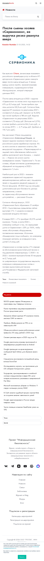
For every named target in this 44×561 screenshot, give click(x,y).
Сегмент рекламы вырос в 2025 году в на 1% (20, 337)
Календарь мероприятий (22, 516)
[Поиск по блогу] (38, 17)
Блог (22, 503)
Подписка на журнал (22, 524)
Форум (22, 499)
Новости (22, 483)
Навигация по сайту (22, 474)
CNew (15, 73)
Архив (6, 423)
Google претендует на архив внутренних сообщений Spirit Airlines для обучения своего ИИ (20, 352)
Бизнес (33, 279)
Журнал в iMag (22, 495)
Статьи (22, 487)
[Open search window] (36, 3)
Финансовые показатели (18, 279)
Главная (22, 479)
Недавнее (7, 295)
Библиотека (22, 491)
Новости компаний (9, 283)
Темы (5, 418)
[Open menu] (40, 3)
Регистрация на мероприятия (22, 520)
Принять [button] (22, 557)
